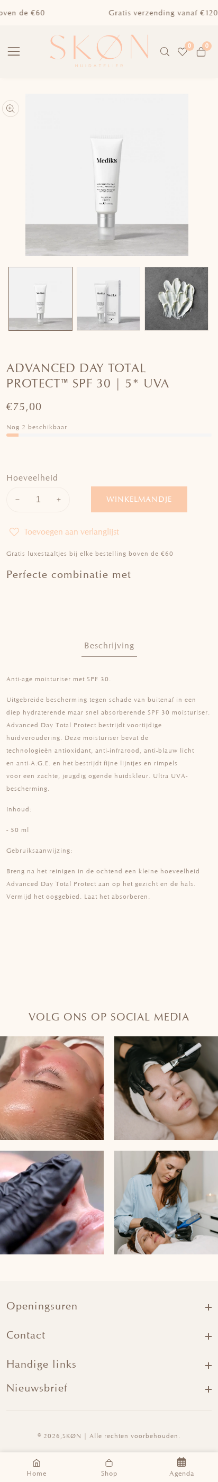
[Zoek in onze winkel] (167, 52)
